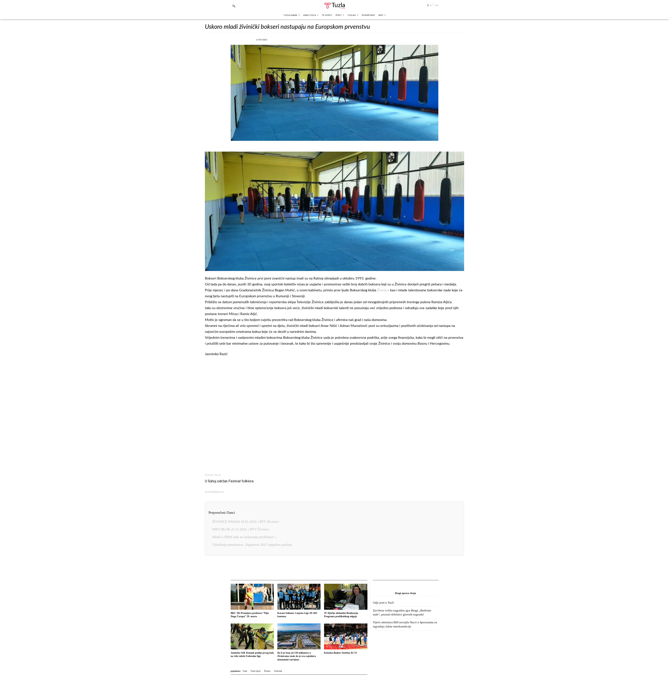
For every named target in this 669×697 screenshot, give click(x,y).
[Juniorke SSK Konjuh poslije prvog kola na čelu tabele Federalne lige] (252, 636)
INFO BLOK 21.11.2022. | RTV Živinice (240, 529)
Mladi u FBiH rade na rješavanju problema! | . (244, 537)
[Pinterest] (333, 39)
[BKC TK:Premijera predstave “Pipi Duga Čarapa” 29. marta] (252, 597)
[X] (301, 39)
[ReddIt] (341, 39)
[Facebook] (293, 39)
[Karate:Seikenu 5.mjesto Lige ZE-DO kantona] (299, 597)
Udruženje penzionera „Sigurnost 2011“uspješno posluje (252, 544)
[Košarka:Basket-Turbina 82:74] (345, 636)
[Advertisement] (334, 414)
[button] (234, 6)
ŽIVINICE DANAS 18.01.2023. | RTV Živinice (245, 521)
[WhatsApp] (317, 39)
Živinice (383, 290)
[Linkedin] (325, 39)
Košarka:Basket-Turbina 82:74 (340, 653)
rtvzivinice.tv (214, 491)
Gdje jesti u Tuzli (383, 602)
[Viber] (309, 39)
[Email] (349, 39)
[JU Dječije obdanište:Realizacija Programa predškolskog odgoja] (345, 597)
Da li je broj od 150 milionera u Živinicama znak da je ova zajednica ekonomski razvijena (296, 656)
